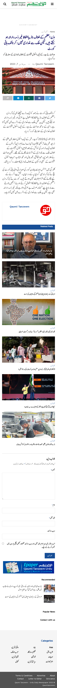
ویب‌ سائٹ (51, 531)
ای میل (52, 517)
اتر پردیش (50, 652)
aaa (51, 647)
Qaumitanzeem (48, 685)
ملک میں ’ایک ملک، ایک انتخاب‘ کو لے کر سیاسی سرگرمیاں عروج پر (37, 331)
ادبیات (50, 657)
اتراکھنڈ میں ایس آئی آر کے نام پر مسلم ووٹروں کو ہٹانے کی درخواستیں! (36, 369)
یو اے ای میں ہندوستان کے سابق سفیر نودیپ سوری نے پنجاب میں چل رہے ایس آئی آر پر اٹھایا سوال (22, 587)
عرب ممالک (15, 652)
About (52, 675)
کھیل (17, 661)
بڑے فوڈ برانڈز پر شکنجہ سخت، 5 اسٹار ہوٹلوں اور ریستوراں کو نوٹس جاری (36, 444)
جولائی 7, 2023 (18, 64)
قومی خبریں (45, 31)
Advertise (41, 675)
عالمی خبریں (15, 647)
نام (53, 505)
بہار (34, 647)
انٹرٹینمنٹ (49, 661)
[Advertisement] (28, 14)
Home (52, 31)
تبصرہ (53, 470)
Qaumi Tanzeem (45, 64)
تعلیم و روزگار (31, 652)
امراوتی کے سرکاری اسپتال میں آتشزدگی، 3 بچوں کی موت (39, 294)
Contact (20, 678)
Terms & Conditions (23, 675)
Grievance (50, 678)
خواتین (33, 657)
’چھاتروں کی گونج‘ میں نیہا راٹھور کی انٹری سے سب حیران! (39, 406)
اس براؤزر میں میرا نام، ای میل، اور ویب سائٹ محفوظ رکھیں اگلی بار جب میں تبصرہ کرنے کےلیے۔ (31, 545)
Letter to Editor (35, 678)
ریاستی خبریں (32, 661)
